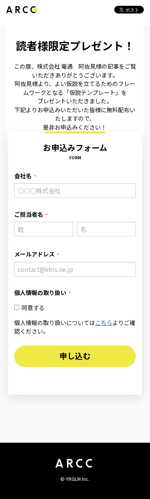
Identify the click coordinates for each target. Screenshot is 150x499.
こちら (103, 323)
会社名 (23, 176)
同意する (33, 307)
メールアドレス (34, 254)
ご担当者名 (28, 214)
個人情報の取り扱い (40, 292)
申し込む (75, 355)
